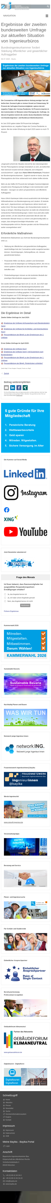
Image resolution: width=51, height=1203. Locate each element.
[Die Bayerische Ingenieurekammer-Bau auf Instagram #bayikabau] (25, 492)
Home (8, 1100)
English (8, 1117)
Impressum (10, 1130)
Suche (8, 1111)
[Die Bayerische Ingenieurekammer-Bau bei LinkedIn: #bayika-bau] (25, 472)
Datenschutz (19, 395)
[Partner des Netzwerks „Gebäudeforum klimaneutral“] (25, 1039)
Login (8, 1146)
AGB (7, 1136)
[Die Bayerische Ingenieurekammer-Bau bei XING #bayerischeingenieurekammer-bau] (11, 518)
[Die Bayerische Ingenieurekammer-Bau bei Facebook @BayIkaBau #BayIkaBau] (6, 510)
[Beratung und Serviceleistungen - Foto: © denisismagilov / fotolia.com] (25, 878)
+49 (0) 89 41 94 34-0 (14, 1175)
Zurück (6, 373)
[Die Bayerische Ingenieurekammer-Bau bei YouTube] (25, 532)
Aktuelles (9, 1103)
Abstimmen (25, 605)
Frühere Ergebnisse (11, 611)
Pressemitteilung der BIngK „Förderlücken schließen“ (23, 363)
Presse (8, 1105)
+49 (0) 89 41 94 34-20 (14, 1178)
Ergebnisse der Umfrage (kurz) (15, 349)
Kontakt (8, 1120)
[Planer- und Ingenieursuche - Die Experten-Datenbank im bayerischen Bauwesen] (25, 910)
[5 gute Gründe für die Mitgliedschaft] (25, 428)
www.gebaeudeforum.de (13, 1052)
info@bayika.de (11, 1181)
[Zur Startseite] (16, 6)
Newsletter (9, 1108)
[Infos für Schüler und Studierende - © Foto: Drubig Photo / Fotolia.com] (25, 942)
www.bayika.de (11, 1184)
